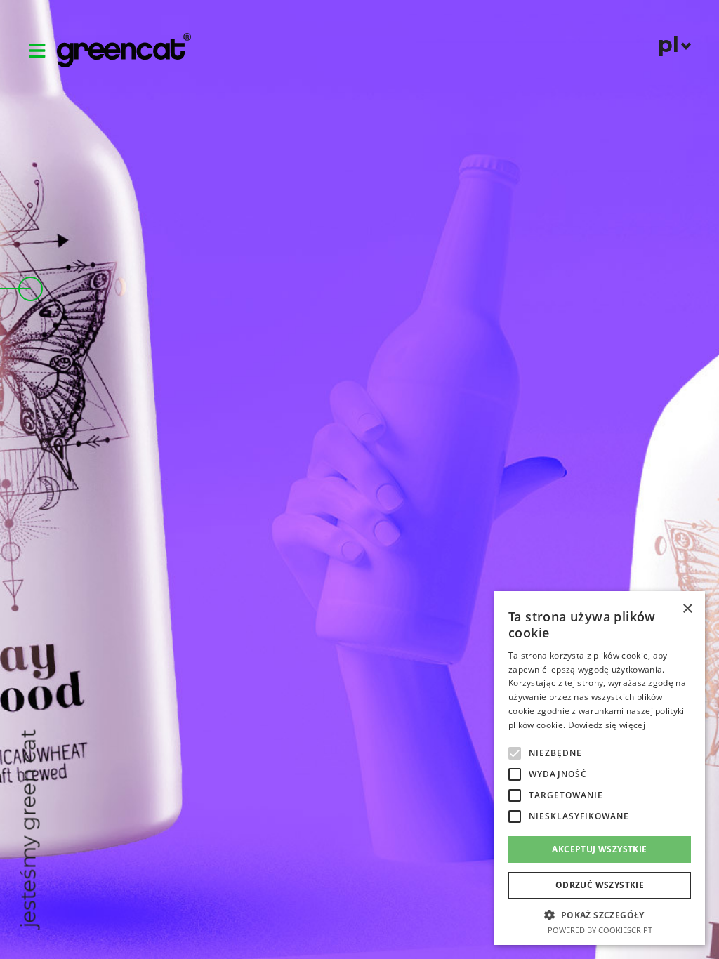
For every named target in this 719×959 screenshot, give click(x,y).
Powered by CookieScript (600, 930)
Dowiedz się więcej (606, 725)
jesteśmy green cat (28, 829)
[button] (515, 753)
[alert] (599, 768)
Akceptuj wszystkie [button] (599, 849)
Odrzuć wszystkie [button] (599, 885)
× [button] (687, 609)
